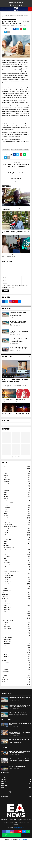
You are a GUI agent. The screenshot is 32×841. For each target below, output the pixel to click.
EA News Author (6, 25)
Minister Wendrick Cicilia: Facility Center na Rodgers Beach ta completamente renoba (18, 314)
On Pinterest (6, 429)
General (6, 622)
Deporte (6, 475)
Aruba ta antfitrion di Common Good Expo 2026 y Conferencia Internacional (14, 255)
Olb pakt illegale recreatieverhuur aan (16, 173)
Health (6, 505)
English (4, 498)
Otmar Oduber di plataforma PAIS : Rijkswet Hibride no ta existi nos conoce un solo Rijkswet (15, 232)
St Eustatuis (5, 594)
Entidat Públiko (6, 149)
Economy (7, 507)
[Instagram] (12, 831)
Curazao (6, 486)
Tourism (6, 515)
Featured (8, 19)
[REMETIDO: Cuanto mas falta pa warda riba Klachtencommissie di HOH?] (16, 369)
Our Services (12, 2)
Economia (6, 613)
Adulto (5, 675)
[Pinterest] (16, 831)
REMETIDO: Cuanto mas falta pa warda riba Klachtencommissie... (15, 380)
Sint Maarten (8, 532)
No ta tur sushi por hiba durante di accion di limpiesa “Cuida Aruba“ (18, 348)
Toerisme (6, 560)
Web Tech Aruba (23, 839)
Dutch (3, 545)
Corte (5, 611)
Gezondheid (8, 549)
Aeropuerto (6, 635)
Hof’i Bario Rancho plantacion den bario (21, 400)
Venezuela (6, 481)
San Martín (6, 490)
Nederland (7, 583)
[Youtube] (20, 831)
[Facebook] (4, 831)
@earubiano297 (16, 457)
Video (3, 677)
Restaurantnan (7, 628)
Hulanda (6, 652)
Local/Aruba (7, 468)
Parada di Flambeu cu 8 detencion (17, 766)
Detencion (6, 665)
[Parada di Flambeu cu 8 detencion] (4, 768)
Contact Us (20, 2)
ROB (12, 149)
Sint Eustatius (8, 537)
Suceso (4, 660)
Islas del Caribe (7, 483)
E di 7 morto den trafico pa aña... (22, 414)
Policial (5, 605)
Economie (7, 552)
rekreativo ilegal (18, 149)
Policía (5, 492)
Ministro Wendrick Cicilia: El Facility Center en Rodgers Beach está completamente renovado (18, 340)
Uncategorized (6, 684)
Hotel (5, 624)
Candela (6, 669)
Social (5, 473)
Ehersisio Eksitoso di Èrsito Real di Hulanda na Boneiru (20, 723)
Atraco (5, 667)
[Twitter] (8, 831)
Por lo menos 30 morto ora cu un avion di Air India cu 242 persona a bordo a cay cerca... (19, 759)
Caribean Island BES (9, 526)
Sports (5, 513)
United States (8, 524)
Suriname (6, 656)
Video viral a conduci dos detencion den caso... (8, 414)
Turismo (6, 477)
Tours (5, 630)
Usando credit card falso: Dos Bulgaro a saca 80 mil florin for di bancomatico (19, 751)
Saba (6, 535)
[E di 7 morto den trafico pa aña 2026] (23, 407)
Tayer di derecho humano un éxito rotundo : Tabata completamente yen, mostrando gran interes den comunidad (19, 732)
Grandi (5, 673)
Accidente (6, 662)
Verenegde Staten (9, 569)
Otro (5, 658)
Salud (5, 471)
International (7, 517)
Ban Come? (5, 679)
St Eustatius (6, 496)
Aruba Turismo (5, 620)
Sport (5, 558)
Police (5, 541)
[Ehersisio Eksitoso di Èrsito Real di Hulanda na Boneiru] (4, 725)
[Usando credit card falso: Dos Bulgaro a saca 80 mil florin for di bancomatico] (4, 753)
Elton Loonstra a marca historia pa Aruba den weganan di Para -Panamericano (16, 165)
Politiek (5, 588)
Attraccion (6, 633)
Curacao (7, 528)
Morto (3, 671)
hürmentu (26, 149)
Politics (5, 543)
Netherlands (8, 539)
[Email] (24, 831)
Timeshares (7, 626)
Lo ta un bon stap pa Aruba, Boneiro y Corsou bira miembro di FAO (14, 208)
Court (6, 509)
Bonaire (4, 19)
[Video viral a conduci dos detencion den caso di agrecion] (9, 407)
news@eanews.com (19, 827)
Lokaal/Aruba (7, 547)
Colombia (7, 522)
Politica (5, 607)
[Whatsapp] (28, 831)
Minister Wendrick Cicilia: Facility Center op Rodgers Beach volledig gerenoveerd (18, 322)
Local (3, 601)
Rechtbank (7, 556)
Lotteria (5, 615)
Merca (5, 654)
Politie (5, 586)
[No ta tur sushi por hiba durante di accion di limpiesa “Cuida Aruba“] (5, 349)
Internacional (13, 19)
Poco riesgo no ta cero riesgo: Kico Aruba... (7, 400)
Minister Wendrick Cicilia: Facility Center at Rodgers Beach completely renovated (19, 331)
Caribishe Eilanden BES (9, 571)
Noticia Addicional (8, 618)
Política (5, 494)
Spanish (4, 466)
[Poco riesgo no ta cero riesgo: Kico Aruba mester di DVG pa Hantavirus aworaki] (9, 393)
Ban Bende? (5, 682)
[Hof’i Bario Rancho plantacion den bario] (23, 393)
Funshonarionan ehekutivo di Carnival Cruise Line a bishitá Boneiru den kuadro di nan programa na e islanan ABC (19, 741)
